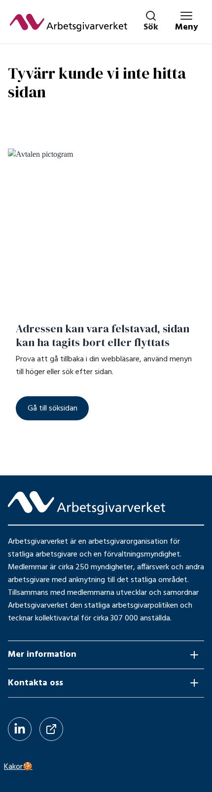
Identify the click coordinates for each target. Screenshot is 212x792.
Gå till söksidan (52, 408)
